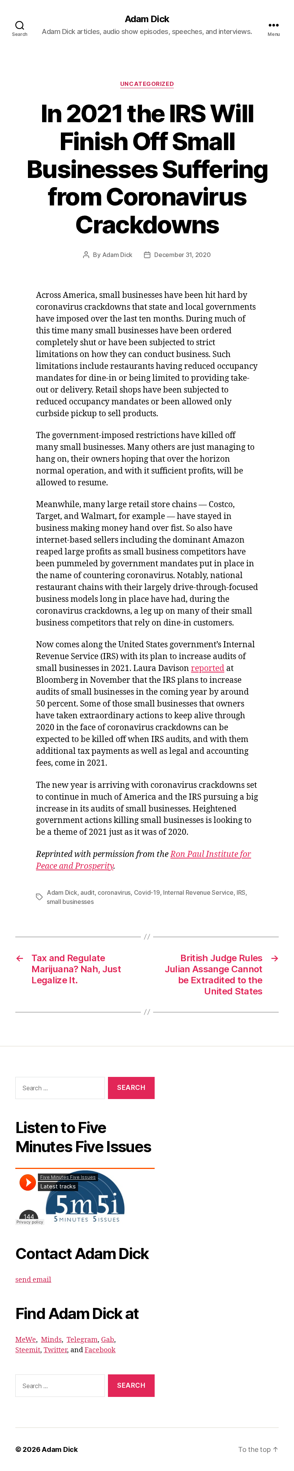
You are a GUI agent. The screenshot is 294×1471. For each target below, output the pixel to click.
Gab (107, 1339)
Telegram (82, 1339)
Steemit (27, 1350)
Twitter (55, 1350)
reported (207, 668)
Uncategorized (147, 84)
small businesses (70, 901)
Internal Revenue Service (198, 892)
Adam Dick (147, 19)
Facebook (100, 1350)
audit (87, 892)
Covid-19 (147, 892)
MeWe (25, 1339)
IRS (241, 892)
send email (33, 1279)
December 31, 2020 (182, 255)
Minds (51, 1339)
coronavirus (114, 892)
